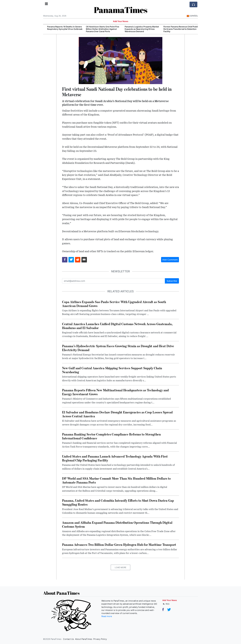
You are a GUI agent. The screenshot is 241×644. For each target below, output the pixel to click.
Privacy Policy (100, 639)
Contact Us (68, 639)
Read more (106, 616)
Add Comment (170, 259)
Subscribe (172, 280)
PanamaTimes (120, 9)
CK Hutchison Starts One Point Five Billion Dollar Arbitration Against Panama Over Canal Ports (99, 29)
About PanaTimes (83, 639)
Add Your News (120, 21)
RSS (167, 604)
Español (194, 16)
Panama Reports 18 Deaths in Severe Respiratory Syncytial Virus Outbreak (61, 27)
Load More (120, 567)
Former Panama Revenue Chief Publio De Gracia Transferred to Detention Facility (178, 29)
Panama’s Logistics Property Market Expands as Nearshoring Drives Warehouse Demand (139, 29)
